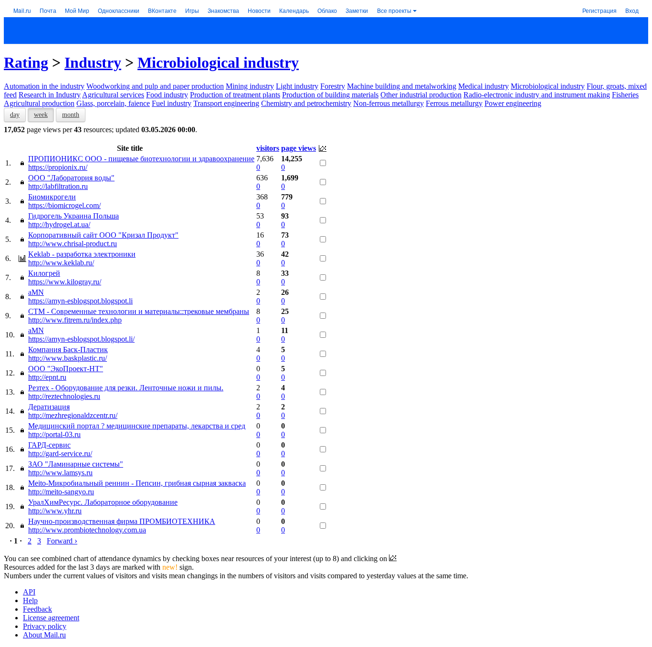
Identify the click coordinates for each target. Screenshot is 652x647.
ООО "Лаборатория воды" (71, 178)
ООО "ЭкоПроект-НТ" (65, 369)
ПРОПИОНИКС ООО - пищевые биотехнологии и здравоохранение (141, 159)
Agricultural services (113, 95)
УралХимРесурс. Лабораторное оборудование (103, 502)
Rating (26, 62)
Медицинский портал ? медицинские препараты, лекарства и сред (136, 426)
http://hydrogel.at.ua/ (59, 224)
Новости (259, 10)
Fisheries (625, 95)
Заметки (357, 10)
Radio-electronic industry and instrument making (536, 95)
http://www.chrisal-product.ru (72, 244)
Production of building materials (330, 95)
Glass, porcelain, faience (113, 103)
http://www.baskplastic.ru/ (67, 358)
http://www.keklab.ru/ (61, 263)
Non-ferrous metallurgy (388, 103)
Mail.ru (22, 10)
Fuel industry (171, 103)
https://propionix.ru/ (57, 167)
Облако (327, 10)
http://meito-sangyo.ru (61, 492)
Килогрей (44, 273)
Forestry (332, 86)
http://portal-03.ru (54, 434)
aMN (36, 292)
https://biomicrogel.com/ (64, 205)
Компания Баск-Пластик (68, 349)
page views (298, 148)
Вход (632, 10)
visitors (267, 148)
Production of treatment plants (235, 95)
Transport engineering (226, 103)
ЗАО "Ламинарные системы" (75, 464)
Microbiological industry (218, 62)
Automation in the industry (44, 86)
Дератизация (49, 407)
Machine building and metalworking (401, 86)
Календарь (294, 10)
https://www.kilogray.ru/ (64, 282)
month (70, 114)
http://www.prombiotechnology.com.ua (87, 530)
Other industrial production (421, 95)
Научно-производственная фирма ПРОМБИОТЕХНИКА (121, 521)
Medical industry (483, 86)
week (41, 114)
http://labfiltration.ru (58, 186)
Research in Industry (50, 95)
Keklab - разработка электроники (82, 254)
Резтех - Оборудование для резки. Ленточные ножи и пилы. (125, 388)
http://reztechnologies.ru (64, 396)
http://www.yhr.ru (55, 511)
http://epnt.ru (47, 377)
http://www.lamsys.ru (60, 473)
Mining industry (250, 86)
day (15, 114)
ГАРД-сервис (49, 445)
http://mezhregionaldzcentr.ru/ (72, 415)
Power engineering (512, 103)
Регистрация (599, 10)
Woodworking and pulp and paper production (155, 86)
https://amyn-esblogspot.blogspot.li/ (81, 339)
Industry (92, 62)
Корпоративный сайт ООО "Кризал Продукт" (103, 235)
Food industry (167, 95)
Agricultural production (39, 103)
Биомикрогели (52, 197)
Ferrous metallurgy (454, 103)
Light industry (297, 86)
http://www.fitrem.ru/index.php (75, 320)
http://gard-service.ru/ (60, 453)
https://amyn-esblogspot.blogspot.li (80, 301)
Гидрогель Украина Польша (73, 216)
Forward (62, 541)
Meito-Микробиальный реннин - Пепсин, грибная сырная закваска (137, 483)
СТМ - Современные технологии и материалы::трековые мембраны (138, 311)
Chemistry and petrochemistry (306, 103)
